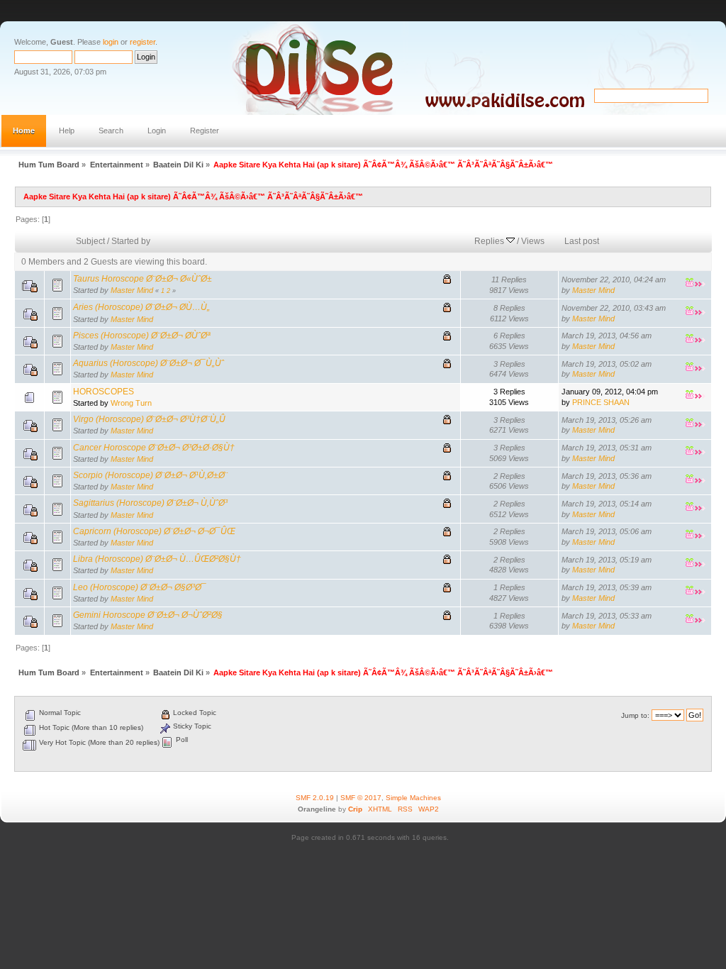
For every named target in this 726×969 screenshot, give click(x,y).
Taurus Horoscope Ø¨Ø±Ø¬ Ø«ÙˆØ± (142, 279)
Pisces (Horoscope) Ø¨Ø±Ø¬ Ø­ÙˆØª (141, 335)
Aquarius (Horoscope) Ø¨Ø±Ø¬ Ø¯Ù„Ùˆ (148, 363)
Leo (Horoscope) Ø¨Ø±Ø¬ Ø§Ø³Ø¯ (139, 587)
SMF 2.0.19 (315, 798)
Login (156, 130)
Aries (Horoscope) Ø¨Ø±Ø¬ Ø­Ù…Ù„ (141, 307)
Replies (490, 241)
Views (532, 241)
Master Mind (132, 290)
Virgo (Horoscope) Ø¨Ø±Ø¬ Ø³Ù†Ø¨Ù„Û (149, 419)
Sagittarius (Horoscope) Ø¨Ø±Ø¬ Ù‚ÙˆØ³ (150, 503)
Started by (130, 241)
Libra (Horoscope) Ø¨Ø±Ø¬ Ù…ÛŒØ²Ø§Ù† (157, 559)
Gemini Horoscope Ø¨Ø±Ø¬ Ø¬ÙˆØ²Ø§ (148, 615)
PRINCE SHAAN (601, 402)
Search (111, 130)
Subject (90, 241)
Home (24, 130)
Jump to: (635, 715)
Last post (581, 241)
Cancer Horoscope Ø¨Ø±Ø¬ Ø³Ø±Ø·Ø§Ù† (154, 448)
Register (204, 130)
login (110, 42)
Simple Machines (413, 798)
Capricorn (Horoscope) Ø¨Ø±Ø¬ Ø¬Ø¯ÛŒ (154, 531)
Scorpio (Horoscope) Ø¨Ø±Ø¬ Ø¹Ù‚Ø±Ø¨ (150, 475)
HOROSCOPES (103, 392)
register (142, 42)
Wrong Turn (131, 403)
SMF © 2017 (360, 798)
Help (66, 130)
